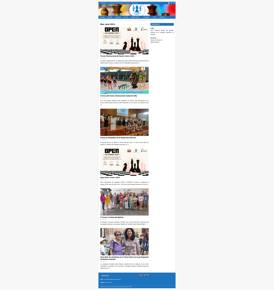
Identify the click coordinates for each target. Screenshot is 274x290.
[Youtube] (169, 3)
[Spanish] (148, 275)
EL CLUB (126, 17)
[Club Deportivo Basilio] (137, 14)
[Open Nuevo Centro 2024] (124, 162)
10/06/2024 (104, 139)
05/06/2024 (104, 179)
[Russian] (146, 275)
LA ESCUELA (118, 17)
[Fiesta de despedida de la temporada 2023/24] (124, 122)
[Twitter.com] (174, 3)
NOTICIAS (110, 17)
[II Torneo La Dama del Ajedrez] (124, 202)
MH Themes (129, 286)
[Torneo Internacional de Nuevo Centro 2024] (124, 40)
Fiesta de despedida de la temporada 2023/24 (118, 138)
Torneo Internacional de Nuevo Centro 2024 (117, 56)
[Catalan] (141, 275)
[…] (138, 63)
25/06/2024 (104, 58)
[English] (142, 275)
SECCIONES (146, 17)
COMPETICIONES (135, 17)
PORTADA (102, 17)
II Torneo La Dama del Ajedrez (112, 217)
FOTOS (154, 17)
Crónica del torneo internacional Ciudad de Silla (118, 96)
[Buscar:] (166, 19)
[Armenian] (139, 275)
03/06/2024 (104, 219)
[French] (144, 275)
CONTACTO (162, 17)
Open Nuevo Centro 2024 (110, 178)
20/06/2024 (104, 98)
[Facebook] (171, 3)
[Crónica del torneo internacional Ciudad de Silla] (124, 80)
